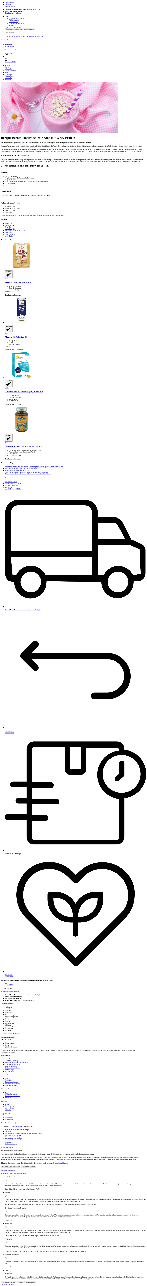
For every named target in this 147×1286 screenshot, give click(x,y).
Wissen (9, 223)
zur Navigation (9, 2)
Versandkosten (13, 22)
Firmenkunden (9, 1071)
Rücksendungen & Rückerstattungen (16, 1062)
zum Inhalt (8, 4)
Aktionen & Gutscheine (12, 1068)
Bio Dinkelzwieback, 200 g (19, 282)
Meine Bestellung (10, 1059)
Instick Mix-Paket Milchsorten (14, 489)
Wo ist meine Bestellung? (17, 18)
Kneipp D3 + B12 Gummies (14, 483)
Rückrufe (8, 1097)
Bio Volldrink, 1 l (16, 337)
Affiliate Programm (11, 1094)
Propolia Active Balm (11, 485)
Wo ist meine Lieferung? (12, 1083)
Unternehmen (9, 1142)
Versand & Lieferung (11, 1061)
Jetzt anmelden (9, 46)
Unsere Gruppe (9, 1108)
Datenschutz (9, 1131)
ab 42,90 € (23, 9)
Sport (8, 227)
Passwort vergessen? (11, 1082)
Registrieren (8, 1080)
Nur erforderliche (15, 1166)
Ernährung (10, 225)
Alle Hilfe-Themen (15, 27)
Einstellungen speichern (8, 1282)
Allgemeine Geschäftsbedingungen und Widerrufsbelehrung (24, 1133)
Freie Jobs (8, 1110)
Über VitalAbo (9, 1106)
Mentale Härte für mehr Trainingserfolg (17, 470)
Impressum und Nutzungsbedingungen (17, 1130)
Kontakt (11, 25)
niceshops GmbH (15, 1126)
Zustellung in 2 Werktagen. (13, 13)
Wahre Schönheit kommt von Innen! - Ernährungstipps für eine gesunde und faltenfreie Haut (34, 467)
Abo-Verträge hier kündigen (13, 1139)
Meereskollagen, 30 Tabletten (24, 392)
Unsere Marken (11, 234)
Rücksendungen (14, 20)
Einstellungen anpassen (28, 1166)
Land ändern (20, 1123)
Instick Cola (8, 487)
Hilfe (6, 16)
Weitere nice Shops (11, 1144)
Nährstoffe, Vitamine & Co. (15, 230)
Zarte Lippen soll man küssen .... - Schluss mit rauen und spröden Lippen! (28, 474)
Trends (8, 232)
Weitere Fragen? (10, 1070)
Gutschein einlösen (11, 1085)
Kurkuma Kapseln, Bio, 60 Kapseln (23, 446)
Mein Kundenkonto (11, 1066)
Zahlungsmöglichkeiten (16, 23)
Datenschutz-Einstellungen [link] (13, 1137)
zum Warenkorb (10, 6)
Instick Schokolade (11, 482)
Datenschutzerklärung (60, 1163)
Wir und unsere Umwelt (12, 1096)
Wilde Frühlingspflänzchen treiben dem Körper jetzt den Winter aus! (26, 472)
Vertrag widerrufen (7, 1147)
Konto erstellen (9, 53)
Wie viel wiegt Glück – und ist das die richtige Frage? (22, 468)
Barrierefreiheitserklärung (13, 1135)
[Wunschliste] (6, 56)
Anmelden (8, 1078)
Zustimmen (5, 1166)
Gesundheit (10, 229)
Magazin (7, 1092)
